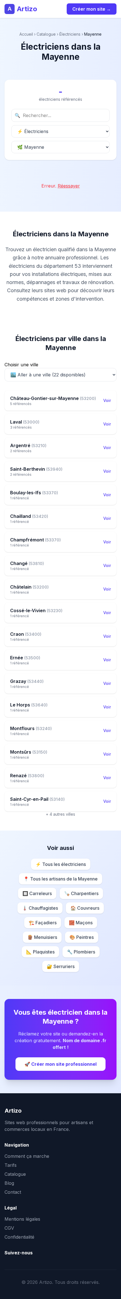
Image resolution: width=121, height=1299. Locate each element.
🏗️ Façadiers (43, 922)
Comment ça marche (27, 1156)
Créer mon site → (91, 9)
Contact (13, 1192)
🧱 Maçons (81, 922)
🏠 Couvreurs (84, 908)
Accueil (26, 34)
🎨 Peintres (82, 937)
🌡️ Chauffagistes (40, 908)
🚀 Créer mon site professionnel (60, 1064)
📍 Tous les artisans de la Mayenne (60, 879)
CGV (9, 1228)
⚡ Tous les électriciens (60, 864)
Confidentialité (19, 1237)
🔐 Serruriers (61, 966)
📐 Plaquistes (40, 952)
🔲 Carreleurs (37, 893)
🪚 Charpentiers (81, 893)
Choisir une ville (21, 364)
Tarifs (11, 1165)
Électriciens (69, 34)
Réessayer (69, 186)
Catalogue (46, 34)
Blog (9, 1183)
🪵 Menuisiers (42, 937)
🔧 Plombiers (81, 952)
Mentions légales (22, 1219)
